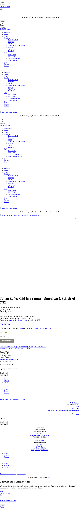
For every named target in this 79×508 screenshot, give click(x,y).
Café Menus (12, 56)
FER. (49, 477)
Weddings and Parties (15, 60)
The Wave (11, 49)
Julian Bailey (42, 328)
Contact (6, 64)
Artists (6, 34)
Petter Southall (13, 40)
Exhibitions (8, 32)
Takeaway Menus (14, 58)
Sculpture (11, 42)
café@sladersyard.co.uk (70, 410)
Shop (6, 36)
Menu (2, 21)
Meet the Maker (5, 324)
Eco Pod (11, 51)
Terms (6, 379)
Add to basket (7, 341)
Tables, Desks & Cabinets (16, 45)
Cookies (6, 382)
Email (2, 373)
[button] (75, 218)
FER (77, 414)
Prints (21, 328)
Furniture (7, 38)
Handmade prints (32, 328)
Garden (10, 47)
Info (5, 62)
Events (6, 66)
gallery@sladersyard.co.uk (9, 359)
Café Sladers (12, 55)
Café (5, 53)
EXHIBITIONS (8, 500)
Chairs (10, 44)
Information (75, 408)
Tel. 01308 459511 (6, 361)
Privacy (6, 381)
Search (2, 1)
